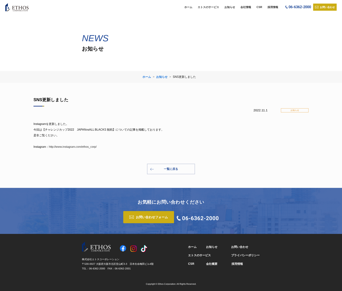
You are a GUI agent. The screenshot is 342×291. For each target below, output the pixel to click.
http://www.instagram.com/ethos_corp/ (73, 146)
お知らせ (229, 7)
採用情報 (273, 7)
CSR (259, 7)
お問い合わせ (239, 246)
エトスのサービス (208, 7)
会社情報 (245, 7)
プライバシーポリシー (245, 255)
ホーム (188, 7)
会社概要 (211, 263)
